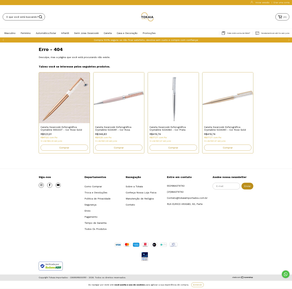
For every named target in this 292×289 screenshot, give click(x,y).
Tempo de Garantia (95, 223)
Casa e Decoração (127, 33)
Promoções (149, 33)
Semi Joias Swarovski (86, 33)
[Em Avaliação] (145, 256)
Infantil (65, 33)
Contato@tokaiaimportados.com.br (187, 198)
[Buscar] (40, 17)
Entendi (197, 285)
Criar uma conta (281, 2)
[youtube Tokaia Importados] (58, 185)
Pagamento (91, 216)
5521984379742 (176, 185)
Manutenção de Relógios (140, 198)
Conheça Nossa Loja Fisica (141, 192)
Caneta (108, 33)
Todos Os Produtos (95, 229)
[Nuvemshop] (242, 278)
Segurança (90, 204)
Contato (130, 204)
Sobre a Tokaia (134, 186)
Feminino (26, 33)
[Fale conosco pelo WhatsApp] (285, 274)
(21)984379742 (175, 191)
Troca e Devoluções (95, 192)
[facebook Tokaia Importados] (49, 185)
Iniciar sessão (263, 2)
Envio (87, 210)
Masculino (10, 33)
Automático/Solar (46, 33)
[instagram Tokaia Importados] (41, 185)
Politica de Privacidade (97, 198)
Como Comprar (93, 186)
